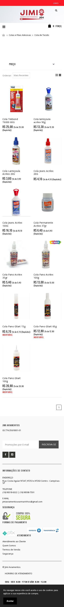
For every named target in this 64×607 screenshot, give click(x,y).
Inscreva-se (49, 444)
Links (55, 3)
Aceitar (10, 601)
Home (3, 35)
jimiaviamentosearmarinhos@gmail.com (22, 501)
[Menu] (3, 27)
